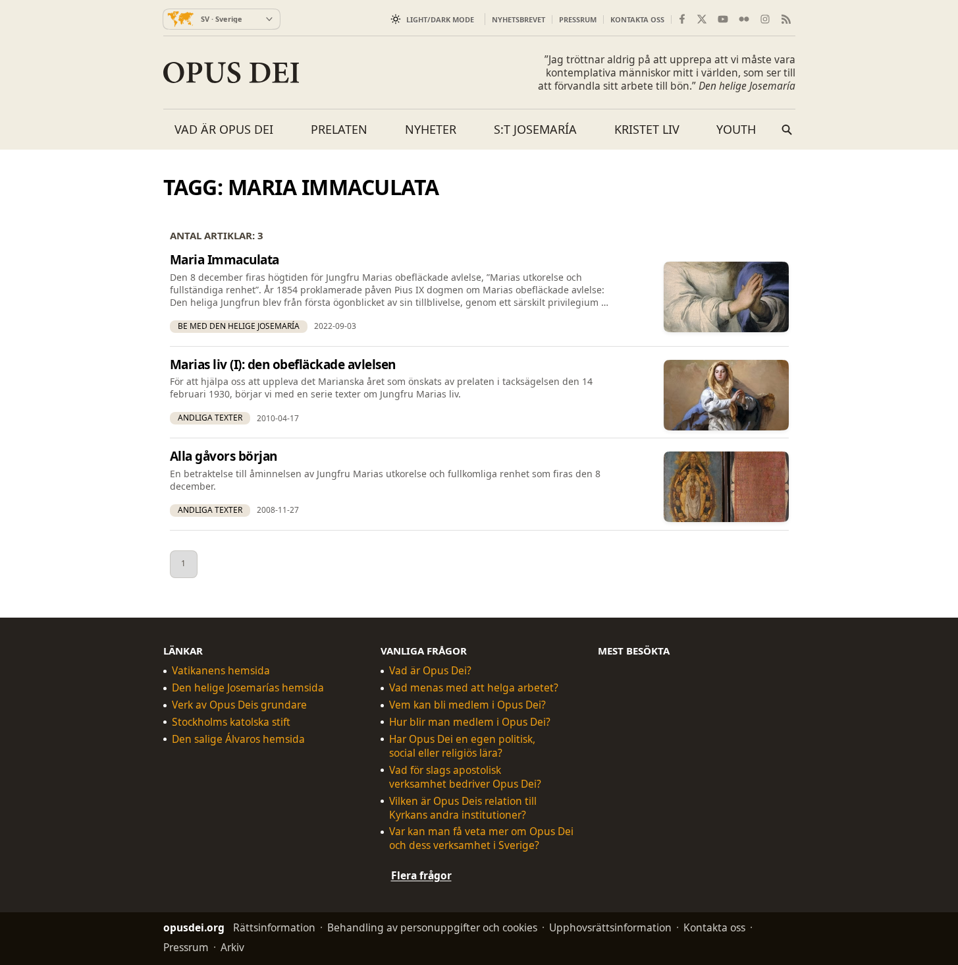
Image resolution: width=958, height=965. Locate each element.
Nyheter (430, 129)
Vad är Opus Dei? (430, 671)
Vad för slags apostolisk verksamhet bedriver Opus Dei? (465, 776)
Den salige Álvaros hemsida (238, 739)
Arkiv (232, 947)
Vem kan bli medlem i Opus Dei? (467, 705)
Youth (736, 129)
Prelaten (339, 129)
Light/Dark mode (440, 19)
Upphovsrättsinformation (610, 927)
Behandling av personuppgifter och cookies (432, 927)
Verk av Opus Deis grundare (239, 705)
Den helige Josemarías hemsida (248, 688)
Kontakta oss (637, 19)
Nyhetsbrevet (518, 19)
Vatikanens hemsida (221, 671)
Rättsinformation (274, 927)
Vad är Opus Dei (223, 129)
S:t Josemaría (535, 129)
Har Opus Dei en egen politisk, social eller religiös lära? (462, 745)
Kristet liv (646, 129)
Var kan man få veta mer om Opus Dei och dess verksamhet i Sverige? (481, 838)
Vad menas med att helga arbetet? (473, 688)
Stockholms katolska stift (231, 722)
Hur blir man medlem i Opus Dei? (469, 722)
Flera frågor (421, 875)
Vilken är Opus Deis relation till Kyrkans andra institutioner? (463, 807)
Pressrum (578, 19)
